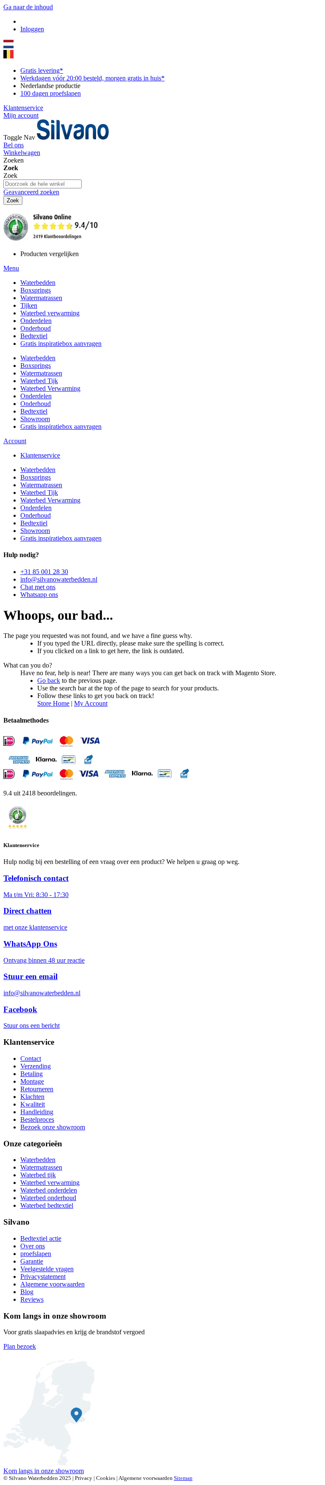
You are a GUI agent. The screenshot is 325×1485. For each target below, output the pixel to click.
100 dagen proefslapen (50, 93)
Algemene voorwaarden (52, 1284)
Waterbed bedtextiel (46, 1205)
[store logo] (73, 137)
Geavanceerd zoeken (31, 192)
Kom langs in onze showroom (43, 1470)
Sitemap (183, 1478)
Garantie (31, 1261)
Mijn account (21, 115)
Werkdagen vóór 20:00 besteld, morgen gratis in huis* (92, 78)
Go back (48, 680)
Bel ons (13, 145)
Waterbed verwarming (50, 1182)
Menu (11, 268)
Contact (30, 1058)
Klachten (32, 1096)
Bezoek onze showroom (52, 1127)
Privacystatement (43, 1276)
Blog (26, 1291)
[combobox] (42, 183)
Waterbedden (37, 1159)
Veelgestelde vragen (47, 1268)
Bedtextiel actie (40, 1238)
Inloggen (32, 29)
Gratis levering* (41, 70)
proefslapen (35, 1253)
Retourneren (36, 1089)
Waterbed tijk (38, 1175)
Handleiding (36, 1111)
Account (14, 440)
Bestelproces (37, 1119)
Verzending (35, 1066)
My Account (90, 703)
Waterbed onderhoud (48, 1197)
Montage (32, 1081)
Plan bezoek (19, 1346)
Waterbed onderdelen (48, 1190)
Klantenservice (23, 107)
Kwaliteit (32, 1104)
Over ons (32, 1246)
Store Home (53, 703)
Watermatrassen (41, 1167)
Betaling (31, 1073)
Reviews (32, 1299)
